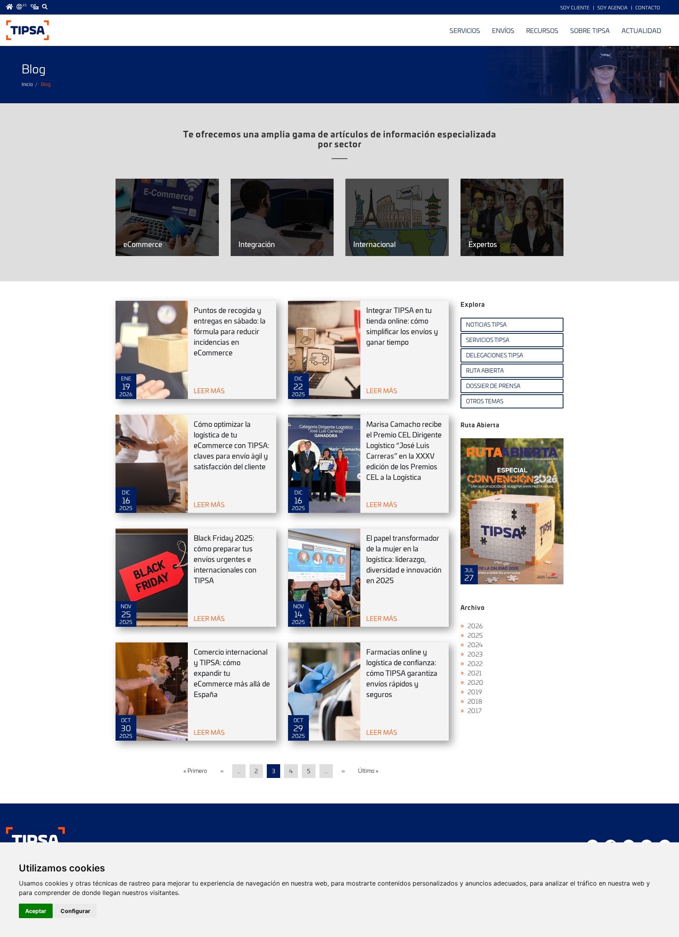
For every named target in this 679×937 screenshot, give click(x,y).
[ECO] (35, 6)
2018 (475, 701)
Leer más (209, 390)
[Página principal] (9, 6)
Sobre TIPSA (590, 30)
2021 (475, 672)
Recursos (542, 30)
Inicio (27, 84)
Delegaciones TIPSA (494, 355)
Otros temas (484, 401)
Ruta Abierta (485, 370)
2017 (475, 710)
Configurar (75, 911)
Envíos (503, 30)
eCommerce (167, 217)
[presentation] (468, 517)
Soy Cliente (574, 7)
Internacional (397, 217)
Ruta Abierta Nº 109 (512, 511)
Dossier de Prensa (493, 386)
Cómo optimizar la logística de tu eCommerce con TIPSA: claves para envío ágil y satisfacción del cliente (231, 445)
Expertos (512, 217)
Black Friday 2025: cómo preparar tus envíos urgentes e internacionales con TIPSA (225, 559)
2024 (475, 644)
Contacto (647, 7)
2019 (475, 691)
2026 (475, 625)
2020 (475, 682)
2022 (475, 663)
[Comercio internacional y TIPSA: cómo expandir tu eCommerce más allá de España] (152, 691)
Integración (282, 217)
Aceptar (35, 911)
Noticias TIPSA (486, 324)
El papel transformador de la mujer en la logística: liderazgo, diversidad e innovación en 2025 (404, 559)
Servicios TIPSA (487, 340)
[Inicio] (27, 30)
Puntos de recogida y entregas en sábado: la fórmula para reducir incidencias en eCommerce (230, 331)
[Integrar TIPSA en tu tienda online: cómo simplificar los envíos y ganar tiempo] (324, 350)
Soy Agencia (612, 7)
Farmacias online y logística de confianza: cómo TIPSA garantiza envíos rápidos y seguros (401, 673)
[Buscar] (45, 6)
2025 (475, 635)
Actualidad (641, 30)
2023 (475, 654)
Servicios (465, 30)
